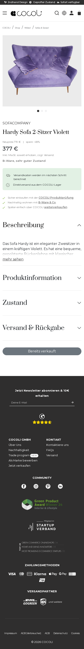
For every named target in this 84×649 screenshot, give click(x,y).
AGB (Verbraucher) (31, 633)
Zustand (15, 303)
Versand (52, 455)
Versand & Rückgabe (33, 328)
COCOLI (7, 28)
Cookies (75, 633)
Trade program (23, 455)
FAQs (50, 450)
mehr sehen (13, 259)
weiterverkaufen (55, 207)
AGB (47, 633)
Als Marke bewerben (23, 460)
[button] (5, 13)
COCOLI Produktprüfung (56, 197)
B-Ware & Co (47, 202)
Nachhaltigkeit (19, 450)
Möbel (28, 28)
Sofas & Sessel (42, 28)
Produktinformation (32, 278)
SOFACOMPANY (16, 123)
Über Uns (15, 445)
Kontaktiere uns (57, 445)
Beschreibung (23, 225)
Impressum (10, 633)
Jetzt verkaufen (19, 465)
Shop (17, 28)
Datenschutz (60, 633)
